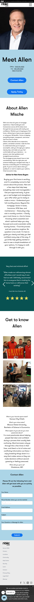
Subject (3, 515)
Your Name (4, 492)
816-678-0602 (18, 69)
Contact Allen (17, 80)
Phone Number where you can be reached (14, 500)
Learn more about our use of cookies (16, 592)
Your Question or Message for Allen (12, 522)
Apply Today (17, 92)
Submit (17, 535)
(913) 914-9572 (19, 67)
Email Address (5, 507)
